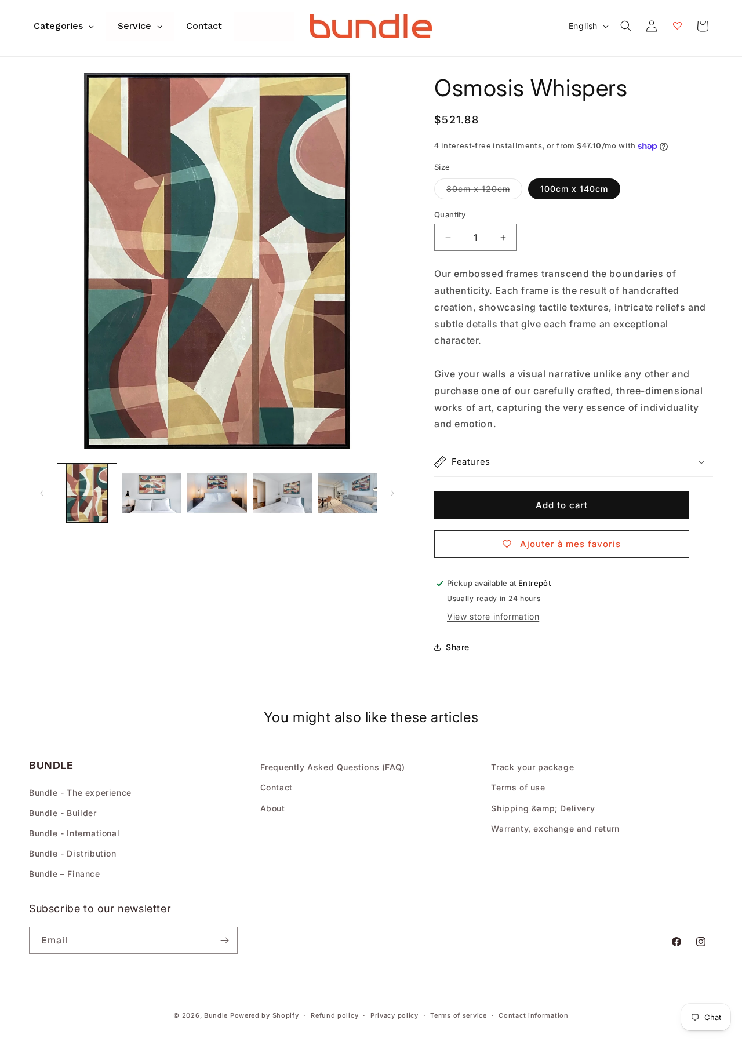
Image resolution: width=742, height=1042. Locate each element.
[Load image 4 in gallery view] (282, 493)
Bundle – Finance (64, 874)
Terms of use (518, 787)
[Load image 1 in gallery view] (87, 493)
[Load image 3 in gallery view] (216, 493)
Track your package (532, 767)
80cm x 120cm (484, 191)
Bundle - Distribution (73, 853)
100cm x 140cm (574, 189)
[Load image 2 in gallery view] (151, 493)
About (272, 808)
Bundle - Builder (63, 813)
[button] (626, 26)
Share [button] (458, 647)
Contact (276, 787)
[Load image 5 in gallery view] (347, 493)
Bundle (216, 1015)
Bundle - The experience (80, 792)
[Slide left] (41, 493)
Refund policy (334, 1015)
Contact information (533, 1015)
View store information (493, 616)
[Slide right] (392, 493)
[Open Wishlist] (677, 26)
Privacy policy (394, 1015)
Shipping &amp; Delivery (543, 808)
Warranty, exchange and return (555, 828)
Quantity (449, 214)
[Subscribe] (224, 940)
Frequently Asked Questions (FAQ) (332, 767)
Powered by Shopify (264, 1015)
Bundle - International (74, 833)
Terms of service (458, 1015)
